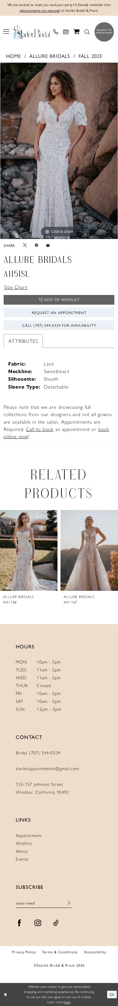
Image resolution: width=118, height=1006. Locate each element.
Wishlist (24, 843)
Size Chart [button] (15, 287)
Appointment (29, 835)
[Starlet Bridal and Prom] (31, 31)
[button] (6, 31)
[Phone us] (56, 32)
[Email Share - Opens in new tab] (48, 245)
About (22, 851)
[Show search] (87, 32)
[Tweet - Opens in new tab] (25, 245)
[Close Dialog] (5, 994)
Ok (112, 994)
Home (13, 55)
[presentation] (30, 550)
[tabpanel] (59, 151)
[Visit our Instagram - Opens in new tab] (38, 923)
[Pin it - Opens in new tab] (36, 245)
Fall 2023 (90, 55)
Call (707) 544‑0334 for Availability (59, 325)
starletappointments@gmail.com (47, 768)
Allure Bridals (49, 55)
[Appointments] (66, 32)
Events (22, 859)
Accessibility (95, 952)
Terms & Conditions (60, 952)
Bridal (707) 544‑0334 (38, 753)
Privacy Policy (24, 952)
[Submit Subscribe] (69, 903)
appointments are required (40, 10)
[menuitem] (6, 31)
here (67, 1002)
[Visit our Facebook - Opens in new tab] (19, 923)
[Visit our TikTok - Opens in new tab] (56, 923)
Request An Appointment (59, 312)
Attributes (23, 341)
